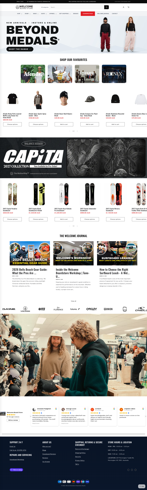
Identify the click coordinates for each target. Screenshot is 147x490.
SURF (18, 13)
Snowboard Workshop (17, 459)
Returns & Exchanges (82, 449)
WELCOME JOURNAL (103, 13)
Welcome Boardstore (71, 485)
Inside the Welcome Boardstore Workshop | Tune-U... (72, 273)
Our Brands (46, 461)
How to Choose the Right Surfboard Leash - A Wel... (115, 271)
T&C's (77, 464)
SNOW (27, 13)
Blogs (44, 450)
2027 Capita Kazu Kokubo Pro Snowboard (62, 209)
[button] (145, 416)
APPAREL (52, 13)
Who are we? (46, 446)
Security (78, 456)
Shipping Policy (80, 453)
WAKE (35, 13)
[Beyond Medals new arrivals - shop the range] (73, 35)
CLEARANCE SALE (88, 13)
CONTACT (115, 13)
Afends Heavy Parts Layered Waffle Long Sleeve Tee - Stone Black (12, 115)
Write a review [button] (13, 420)
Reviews (45, 458)
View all (73, 301)
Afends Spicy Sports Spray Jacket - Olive (37, 114)
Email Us (12, 446)
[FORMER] (87, 74)
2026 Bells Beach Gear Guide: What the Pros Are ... (29, 271)
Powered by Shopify (80, 485)
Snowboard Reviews (49, 454)
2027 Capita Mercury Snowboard (113, 209)
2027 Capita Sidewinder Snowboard (88, 209)
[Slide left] (70, 131)
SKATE (43, 13)
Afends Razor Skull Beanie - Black (63, 114)
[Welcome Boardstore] (26, 7)
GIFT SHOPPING (64, 13)
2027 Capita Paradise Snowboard (10, 209)
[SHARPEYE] (60, 74)
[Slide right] (77, 131)
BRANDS (75, 13)
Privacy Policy (79, 460)
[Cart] (128, 7)
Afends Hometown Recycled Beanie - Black (115, 114)
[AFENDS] (33, 74)
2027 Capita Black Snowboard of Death (35, 209)
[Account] (123, 7)
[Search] (106, 7)
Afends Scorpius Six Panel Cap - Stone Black (89, 114)
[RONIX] (114, 74)
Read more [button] (35, 423)
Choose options (12, 124)
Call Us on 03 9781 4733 (18, 450)
